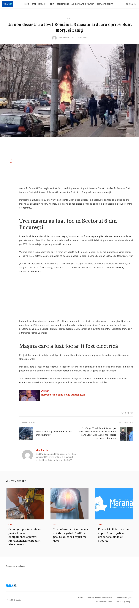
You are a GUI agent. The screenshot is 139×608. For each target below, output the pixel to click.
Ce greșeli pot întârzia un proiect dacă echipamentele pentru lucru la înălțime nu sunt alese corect (24, 536)
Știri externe (63, 4)
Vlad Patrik (63, 38)
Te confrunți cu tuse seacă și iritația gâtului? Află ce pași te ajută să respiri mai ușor (70, 534)
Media (51, 4)
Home (26, 4)
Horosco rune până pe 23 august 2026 (63, 394)
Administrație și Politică (83, 4)
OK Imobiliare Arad (104, 602)
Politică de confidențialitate (100, 598)
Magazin (42, 4)
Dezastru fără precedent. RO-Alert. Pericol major (54, 433)
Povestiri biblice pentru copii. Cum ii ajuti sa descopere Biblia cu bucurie (113, 534)
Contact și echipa (105, 4)
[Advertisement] (76, 163)
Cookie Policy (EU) (124, 598)
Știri (34, 4)
